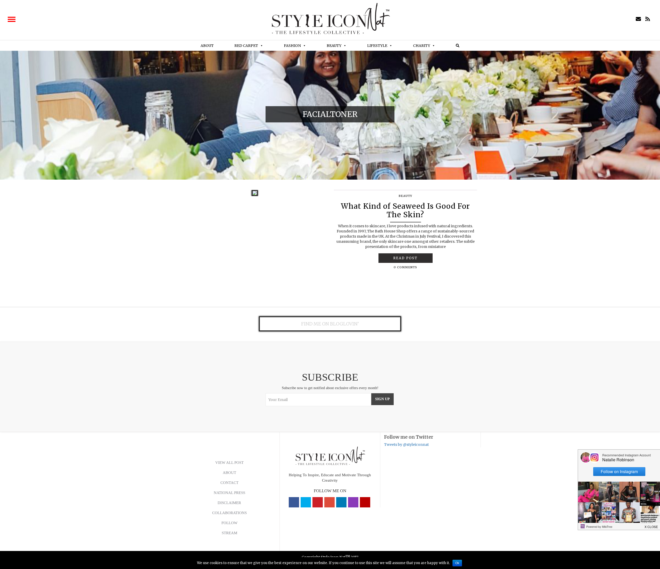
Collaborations (229, 513)
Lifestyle (377, 45)
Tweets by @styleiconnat (406, 444)
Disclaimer (229, 503)
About (207, 45)
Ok (457, 563)
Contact (229, 483)
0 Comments (405, 267)
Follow (229, 523)
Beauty (334, 45)
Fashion (292, 45)
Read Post (405, 258)
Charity (421, 45)
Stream (229, 533)
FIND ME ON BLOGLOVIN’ (330, 324)
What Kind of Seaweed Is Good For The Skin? (405, 211)
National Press (229, 493)
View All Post (229, 463)
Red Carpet (246, 45)
